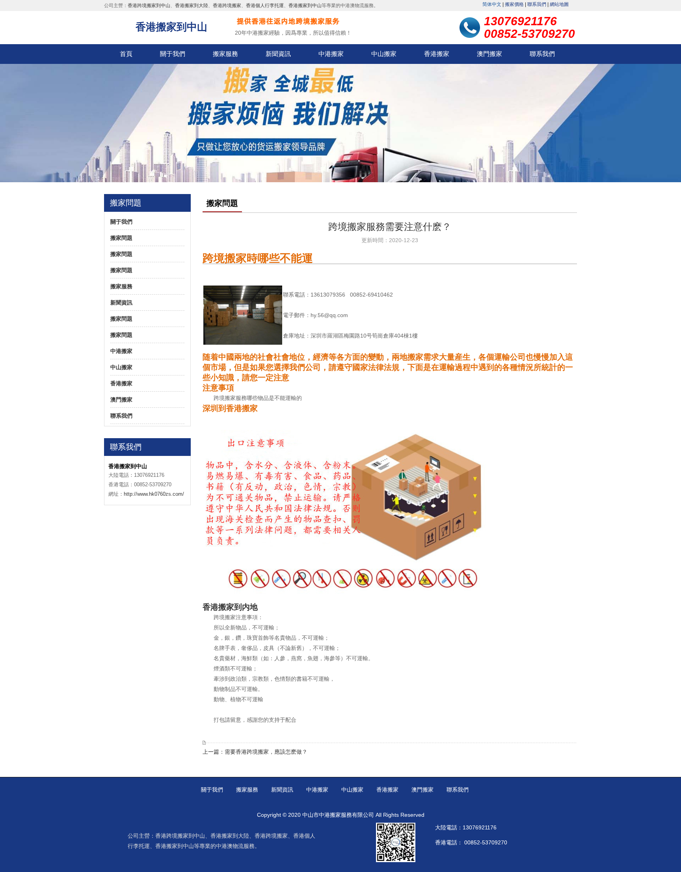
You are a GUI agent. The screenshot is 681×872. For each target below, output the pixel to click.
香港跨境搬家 (227, 5)
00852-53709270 (485, 842)
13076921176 (480, 827)
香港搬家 (436, 53)
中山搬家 (383, 53)
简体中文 (491, 4)
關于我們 (172, 53)
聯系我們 (536, 4)
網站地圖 (559, 4)
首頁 (126, 53)
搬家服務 (225, 53)
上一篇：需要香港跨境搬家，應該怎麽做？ (255, 752)
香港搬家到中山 (305, 5)
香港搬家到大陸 (191, 5)
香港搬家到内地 (230, 607)
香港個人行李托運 (265, 5)
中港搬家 (331, 53)
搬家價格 (514, 4)
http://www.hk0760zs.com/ (154, 494)
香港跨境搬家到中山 (149, 5)
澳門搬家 (489, 53)
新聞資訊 (278, 53)
